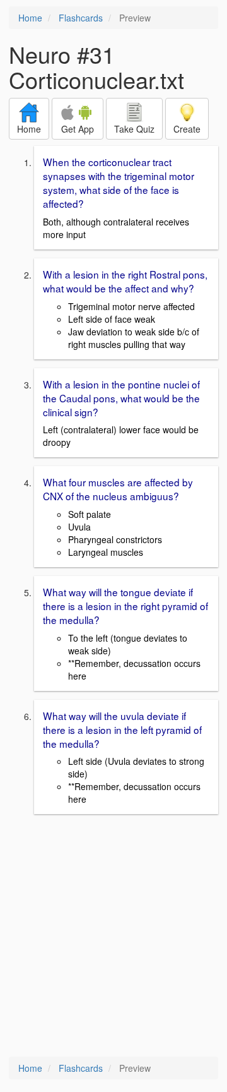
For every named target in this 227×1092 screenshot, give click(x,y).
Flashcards (81, 17)
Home (30, 17)
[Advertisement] (113, 936)
